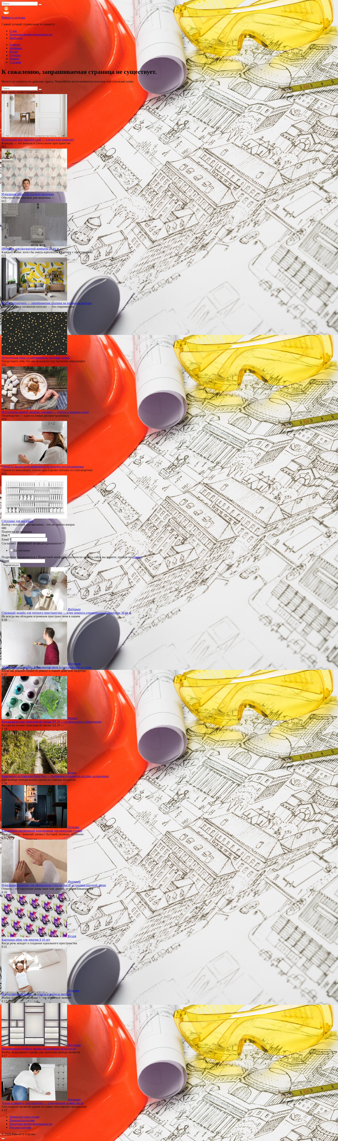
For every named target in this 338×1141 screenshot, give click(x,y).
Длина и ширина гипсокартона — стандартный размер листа (42, 1103)
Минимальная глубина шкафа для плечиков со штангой (39, 1048)
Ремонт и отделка (13, 17)
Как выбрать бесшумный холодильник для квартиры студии (42, 830)
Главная (14, 44)
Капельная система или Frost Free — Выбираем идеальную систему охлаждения (55, 776)
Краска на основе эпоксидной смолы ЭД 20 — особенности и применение (51, 721)
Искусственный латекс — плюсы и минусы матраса (36, 994)
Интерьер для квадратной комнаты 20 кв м (30, 248)
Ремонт (14, 58)
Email (6, 539)
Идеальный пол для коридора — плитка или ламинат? (38, 139)
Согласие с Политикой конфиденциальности (33, 543)
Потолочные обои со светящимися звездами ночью (36, 357)
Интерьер (15, 48)
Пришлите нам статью (24, 1116)
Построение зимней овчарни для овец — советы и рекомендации (45, 412)
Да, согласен (21, 550)
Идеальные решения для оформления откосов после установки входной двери (54, 885)
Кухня (13, 51)
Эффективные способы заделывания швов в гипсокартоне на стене (47, 667)
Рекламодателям (20, 1127)
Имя (6, 535)
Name (5, 560)
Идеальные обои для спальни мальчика (28, 194)
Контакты (15, 38)
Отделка (15, 55)
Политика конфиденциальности (30, 34)
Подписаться (11, 565)
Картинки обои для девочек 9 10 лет (26, 939)
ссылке (137, 557)
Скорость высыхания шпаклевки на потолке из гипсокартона (43, 466)
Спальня (15, 62)
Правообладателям (21, 1120)
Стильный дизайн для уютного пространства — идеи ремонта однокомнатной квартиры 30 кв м (66, 612)
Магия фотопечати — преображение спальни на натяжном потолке (47, 303)
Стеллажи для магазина (17, 521)
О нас (13, 31)
